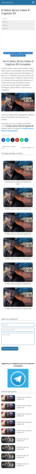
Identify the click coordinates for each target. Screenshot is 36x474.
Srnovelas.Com (7, 2)
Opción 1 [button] (5, 18)
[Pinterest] (17, 140)
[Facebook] (3, 140)
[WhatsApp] (22, 140)
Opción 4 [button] (5, 28)
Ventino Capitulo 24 (27, 147)
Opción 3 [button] (5, 25)
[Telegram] (26, 140)
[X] (13, 140)
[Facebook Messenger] (8, 140)
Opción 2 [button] (5, 22)
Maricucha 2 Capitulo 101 (9, 147)
